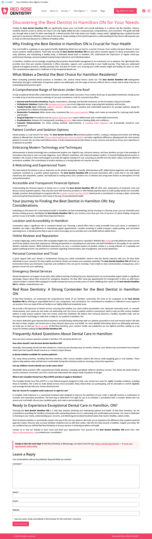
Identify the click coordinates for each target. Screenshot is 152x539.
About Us (54, 11)
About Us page (41, 326)
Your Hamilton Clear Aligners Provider (32, 2)
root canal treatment (79, 112)
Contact (94, 11)
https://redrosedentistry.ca (24, 432)
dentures (67, 120)
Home (44, 11)
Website (16, 510)
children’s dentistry (55, 107)
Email (16, 501)
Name (16, 492)
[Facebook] (144, 11)
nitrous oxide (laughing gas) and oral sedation (64, 137)
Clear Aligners (79, 11)
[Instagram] (149, 11)
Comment (17, 464)
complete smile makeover (96, 123)
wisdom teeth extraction (62, 117)
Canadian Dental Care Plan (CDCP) (74, 193)
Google (108, 241)
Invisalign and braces (58, 104)
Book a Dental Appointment (107, 444)
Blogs (103, 11)
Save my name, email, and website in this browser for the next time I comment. (47, 519)
